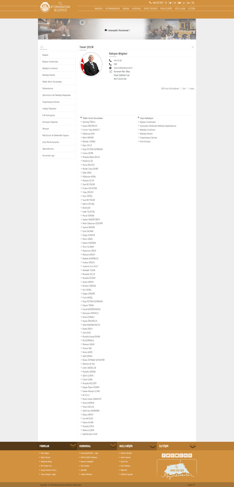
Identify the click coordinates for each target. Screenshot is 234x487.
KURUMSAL (136, 8)
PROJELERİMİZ (166, 8)
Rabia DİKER (88, 328)
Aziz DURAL (87, 289)
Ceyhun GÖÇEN (89, 262)
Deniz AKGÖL (88, 352)
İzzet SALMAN (88, 231)
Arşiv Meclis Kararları (50, 141)
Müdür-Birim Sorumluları (52, 81)
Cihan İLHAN (87, 379)
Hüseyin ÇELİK (88, 180)
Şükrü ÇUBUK (88, 375)
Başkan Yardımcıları (50, 61)
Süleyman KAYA (89, 133)
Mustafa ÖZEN (88, 426)
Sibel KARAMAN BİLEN (91, 324)
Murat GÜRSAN (88, 215)
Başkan (45, 54)
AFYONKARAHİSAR (113, 8)
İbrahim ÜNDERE (89, 285)
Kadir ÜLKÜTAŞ (89, 211)
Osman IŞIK (87, 348)
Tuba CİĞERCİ (88, 192)
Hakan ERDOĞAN (89, 242)
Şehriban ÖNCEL (89, 121)
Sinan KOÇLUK (88, 406)
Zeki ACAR (87, 332)
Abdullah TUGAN (89, 270)
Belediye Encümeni (50, 68)
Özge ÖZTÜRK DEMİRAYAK (93, 149)
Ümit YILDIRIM (88, 246)
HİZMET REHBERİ (150, 8)
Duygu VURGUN (89, 235)
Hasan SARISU (88, 281)
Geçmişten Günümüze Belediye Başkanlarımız (158, 125)
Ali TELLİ (86, 394)
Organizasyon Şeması (50, 101)
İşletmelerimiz (48, 148)
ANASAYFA (99, 8)
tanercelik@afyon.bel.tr (123, 67)
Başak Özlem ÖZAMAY (91, 387)
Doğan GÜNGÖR (89, 293)
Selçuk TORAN (88, 305)
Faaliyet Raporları (49, 108)
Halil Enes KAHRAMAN (91, 410)
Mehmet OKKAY (89, 344)
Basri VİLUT (87, 145)
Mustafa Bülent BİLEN (91, 156)
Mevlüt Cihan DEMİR (90, 168)
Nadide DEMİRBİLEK (90, 258)
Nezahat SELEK (89, 274)
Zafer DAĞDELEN (89, 367)
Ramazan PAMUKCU (90, 313)
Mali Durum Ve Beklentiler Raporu (55, 135)
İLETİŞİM (191, 8)
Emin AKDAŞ (87, 297)
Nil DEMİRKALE (88, 340)
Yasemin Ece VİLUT (90, 266)
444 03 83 (158, 2)
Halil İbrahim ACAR (90, 433)
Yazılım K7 (191, 484)
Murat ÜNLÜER (88, 164)
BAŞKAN (126, 8)
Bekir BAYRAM (88, 137)
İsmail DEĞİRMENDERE (92, 309)
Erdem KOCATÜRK (90, 188)
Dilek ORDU (87, 172)
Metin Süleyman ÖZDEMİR (93, 223)
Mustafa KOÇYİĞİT (90, 383)
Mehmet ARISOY (89, 254)
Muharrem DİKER (89, 250)
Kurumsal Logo (48, 155)
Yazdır (191, 88)
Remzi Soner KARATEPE (92, 398)
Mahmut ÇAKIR (88, 430)
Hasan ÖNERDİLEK (90, 125)
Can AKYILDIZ (88, 418)
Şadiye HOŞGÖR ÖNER (91, 219)
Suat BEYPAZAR (89, 184)
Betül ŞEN (86, 207)
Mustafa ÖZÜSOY (89, 277)
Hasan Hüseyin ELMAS (91, 391)
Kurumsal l (124, 30)
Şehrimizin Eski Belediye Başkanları (56, 95)
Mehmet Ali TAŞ (89, 363)
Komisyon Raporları (50, 121)
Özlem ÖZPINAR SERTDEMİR (94, 359)
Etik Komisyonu (48, 115)
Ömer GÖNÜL (88, 238)
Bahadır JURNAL (89, 141)
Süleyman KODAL (89, 176)
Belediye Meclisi (48, 74)
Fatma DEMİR (88, 153)
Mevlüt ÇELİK (88, 160)
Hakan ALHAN (88, 422)
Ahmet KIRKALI (88, 316)
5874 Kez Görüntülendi (170, 88)
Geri (184, 88)
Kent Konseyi (145, 141)
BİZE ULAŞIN (180, 8)
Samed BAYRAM (89, 227)
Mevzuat (45, 128)
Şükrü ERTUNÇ (88, 203)
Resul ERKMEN (88, 402)
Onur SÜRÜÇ (88, 195)
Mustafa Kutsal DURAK (91, 336)
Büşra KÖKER (88, 414)
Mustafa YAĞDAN (89, 371)
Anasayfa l (113, 30)
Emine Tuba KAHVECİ (91, 129)
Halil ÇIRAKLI (88, 355)
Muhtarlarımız (47, 88)
